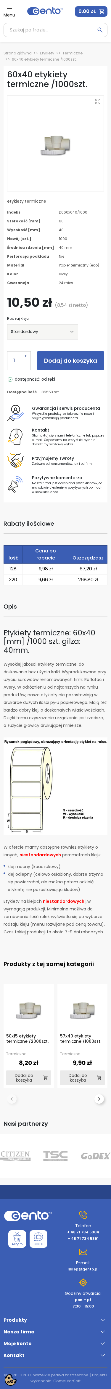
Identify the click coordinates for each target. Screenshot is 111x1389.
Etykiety (47, 53)
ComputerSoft (67, 1381)
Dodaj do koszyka (70, 361)
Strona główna (18, 53)
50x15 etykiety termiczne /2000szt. (27, 1038)
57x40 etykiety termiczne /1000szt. (80, 1038)
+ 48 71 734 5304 (83, 1232)
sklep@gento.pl (83, 1269)
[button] (91, 11)
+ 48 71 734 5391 (83, 1238)
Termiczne (72, 53)
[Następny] (99, 1099)
